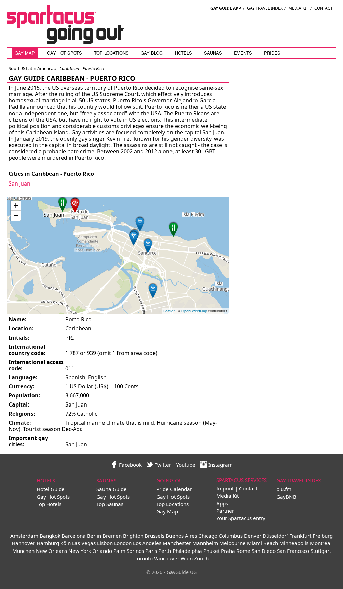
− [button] (16, 215)
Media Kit (298, 8)
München (23, 550)
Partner (225, 510)
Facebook (130, 464)
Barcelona (74, 535)
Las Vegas (84, 543)
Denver (252, 535)
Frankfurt (300, 535)
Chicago (207, 535)
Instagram (220, 464)
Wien (187, 558)
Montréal (321, 543)
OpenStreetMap (194, 310)
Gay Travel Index (265, 8)
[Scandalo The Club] (133, 237)
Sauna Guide (111, 489)
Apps (222, 503)
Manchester (177, 543)
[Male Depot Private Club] (75, 204)
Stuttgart (321, 550)
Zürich (201, 558)
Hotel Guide (51, 489)
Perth (164, 550)
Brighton (133, 535)
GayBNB (286, 496)
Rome (243, 550)
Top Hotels (49, 504)
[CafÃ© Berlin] (62, 204)
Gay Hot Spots (64, 53)
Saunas (213, 53)
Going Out (170, 480)
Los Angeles (147, 543)
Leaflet (169, 310)
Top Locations (111, 53)
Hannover (23, 543)
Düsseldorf (275, 535)
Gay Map (25, 53)
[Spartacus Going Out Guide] (72, 41)
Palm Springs (128, 550)
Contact (323, 8)
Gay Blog (152, 53)
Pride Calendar (174, 489)
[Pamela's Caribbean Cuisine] (173, 229)
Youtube (185, 464)
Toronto (144, 558)
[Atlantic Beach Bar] (140, 223)
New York (79, 550)
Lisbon (105, 543)
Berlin (94, 535)
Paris (151, 550)
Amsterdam (24, 535)
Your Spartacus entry (240, 518)
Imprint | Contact (236, 488)
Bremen (112, 535)
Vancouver (166, 558)
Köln (65, 543)
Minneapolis (293, 543)
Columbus (231, 535)
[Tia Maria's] (148, 245)
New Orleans (51, 550)
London (123, 543)
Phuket (211, 550)
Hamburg (48, 543)
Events (243, 53)
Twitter (162, 464)
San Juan (19, 183)
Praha (228, 550)
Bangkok (50, 535)
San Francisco (293, 550)
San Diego (264, 550)
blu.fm (283, 489)
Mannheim (205, 543)
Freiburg (323, 535)
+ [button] (16, 205)
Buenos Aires (181, 535)
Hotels (183, 53)
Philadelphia (187, 550)
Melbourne (232, 543)
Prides (272, 53)
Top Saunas (109, 504)
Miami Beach (262, 543)
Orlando (102, 550)
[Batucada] (153, 290)
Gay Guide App (225, 8)
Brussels (154, 535)
